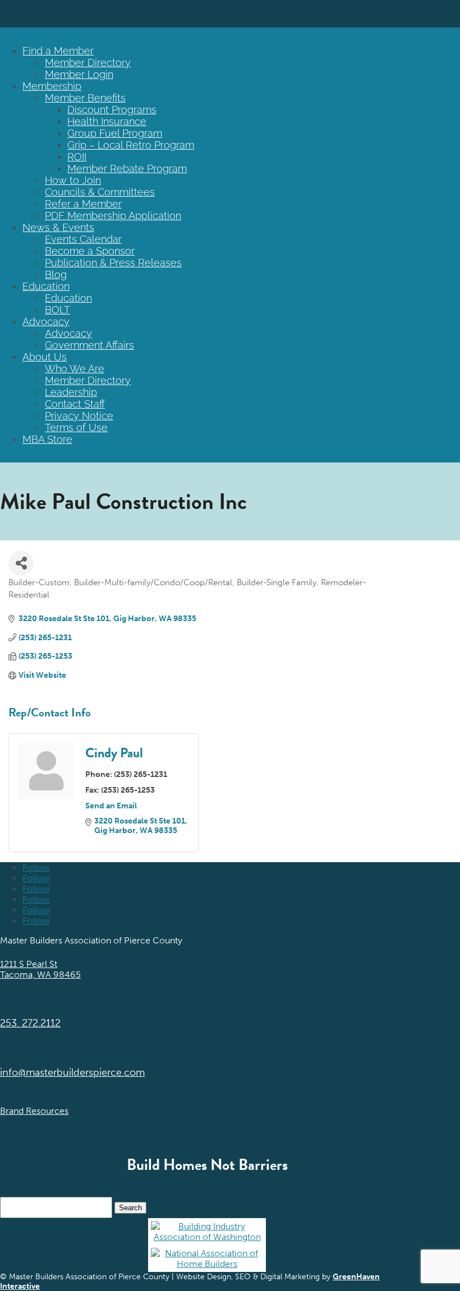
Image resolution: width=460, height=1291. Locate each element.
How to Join (73, 180)
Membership (51, 86)
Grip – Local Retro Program (130, 145)
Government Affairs (89, 345)
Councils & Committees (100, 192)
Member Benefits (85, 98)
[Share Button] (21, 563)
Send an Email (111, 806)
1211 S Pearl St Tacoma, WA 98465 (40, 969)
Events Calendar (83, 239)
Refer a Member (83, 204)
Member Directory (88, 62)
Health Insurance (106, 121)
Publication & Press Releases (113, 263)
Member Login (79, 74)
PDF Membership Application (113, 215)
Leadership (71, 392)
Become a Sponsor (90, 251)
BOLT (57, 310)
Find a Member (58, 51)
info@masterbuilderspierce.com (72, 1072)
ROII (76, 157)
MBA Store (47, 439)
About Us (44, 357)
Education (46, 286)
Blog (56, 274)
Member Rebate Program (127, 168)
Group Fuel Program (114, 133)
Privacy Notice (79, 416)
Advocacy (46, 321)
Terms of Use (76, 427)
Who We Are (74, 368)
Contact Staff (75, 404)
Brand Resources (34, 1110)
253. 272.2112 (30, 1023)
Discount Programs (112, 109)
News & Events (58, 227)
